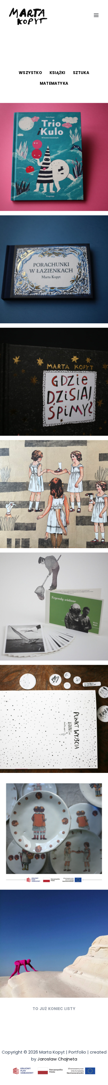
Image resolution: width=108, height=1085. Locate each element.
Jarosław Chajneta (57, 1059)
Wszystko (30, 73)
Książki (57, 73)
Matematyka (54, 83)
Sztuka (81, 73)
